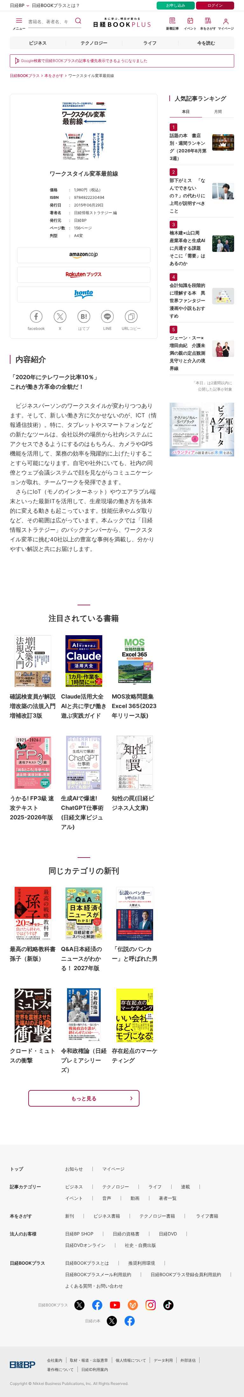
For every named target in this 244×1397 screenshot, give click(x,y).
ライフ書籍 (207, 1216)
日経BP (17, 5)
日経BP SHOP (79, 1233)
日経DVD (168, 1233)
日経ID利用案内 (94, 1369)
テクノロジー (94, 42)
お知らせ (74, 1168)
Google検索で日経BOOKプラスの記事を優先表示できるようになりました (84, 60)
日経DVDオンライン (85, 1245)
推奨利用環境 (141, 1263)
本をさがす (54, 75)
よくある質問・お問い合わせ (94, 1286)
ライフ (150, 42)
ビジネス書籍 (106, 1216)
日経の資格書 (126, 1233)
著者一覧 (168, 1198)
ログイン (215, 5)
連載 (185, 1186)
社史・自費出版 (140, 1245)
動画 (135, 1198)
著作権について (60, 1369)
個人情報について (131, 1360)
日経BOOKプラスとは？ (56, 5)
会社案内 (54, 1360)
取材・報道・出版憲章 (89, 1360)
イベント (74, 1198)
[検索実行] (78, 20)
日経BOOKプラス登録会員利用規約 (186, 1274)
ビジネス (38, 42)
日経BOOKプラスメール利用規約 (98, 1274)
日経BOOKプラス (25, 75)
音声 (106, 1198)
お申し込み (175, 5)
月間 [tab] (218, 111)
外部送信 (188, 1360)
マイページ (113, 1168)
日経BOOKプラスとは (87, 1263)
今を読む (206, 42)
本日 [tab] (186, 111)
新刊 (69, 1216)
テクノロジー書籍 (157, 1216)
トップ (16, 1168)
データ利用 (163, 1360)
